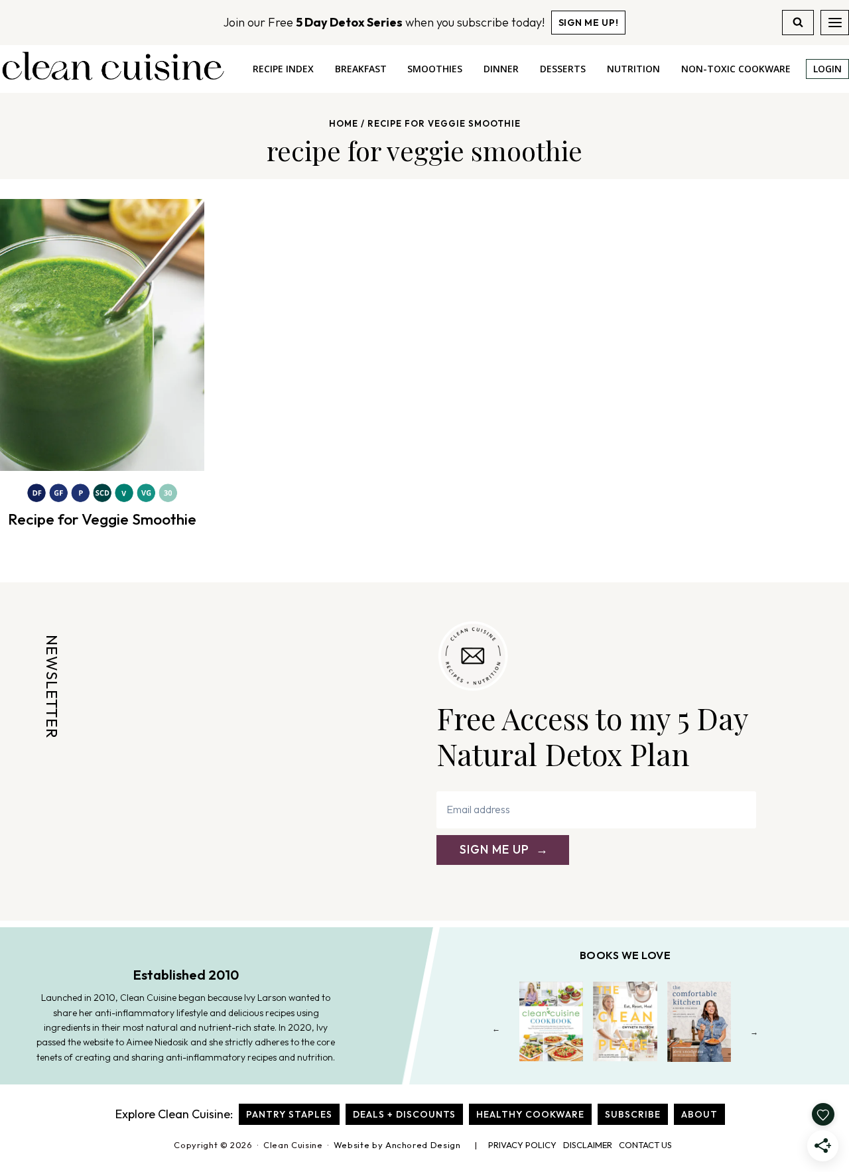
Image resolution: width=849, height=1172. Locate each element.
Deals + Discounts (404, 1114)
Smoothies (434, 68)
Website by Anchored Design (397, 1144)
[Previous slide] (496, 1031)
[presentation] (102, 335)
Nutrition (633, 68)
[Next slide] (754, 1031)
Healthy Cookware (530, 1114)
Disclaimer (587, 1144)
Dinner (501, 68)
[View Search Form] (798, 22)
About (699, 1114)
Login (827, 68)
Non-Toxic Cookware (736, 68)
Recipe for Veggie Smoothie (102, 519)
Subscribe (633, 1114)
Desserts (563, 68)
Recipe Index (283, 68)
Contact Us (645, 1144)
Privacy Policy (522, 1144)
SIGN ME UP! (588, 23)
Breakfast (361, 68)
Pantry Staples (289, 1114)
